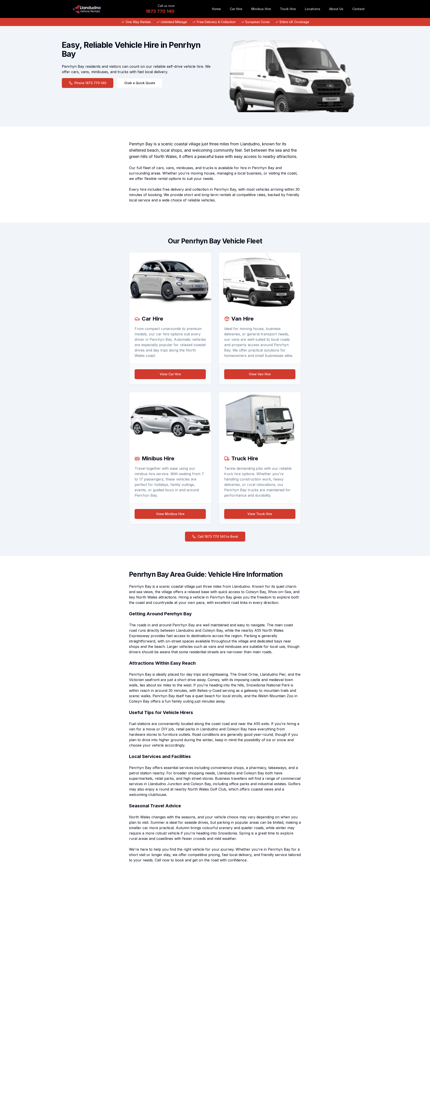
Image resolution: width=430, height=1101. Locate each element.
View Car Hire (170, 374)
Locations (312, 9)
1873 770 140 (160, 11)
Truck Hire (288, 9)
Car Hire (236, 9)
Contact (358, 9)
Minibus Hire (261, 9)
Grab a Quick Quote (139, 83)
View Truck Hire (259, 514)
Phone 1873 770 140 (90, 83)
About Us (336, 9)
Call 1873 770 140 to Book (218, 536)
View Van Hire (260, 374)
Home (216, 9)
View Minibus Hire (170, 514)
